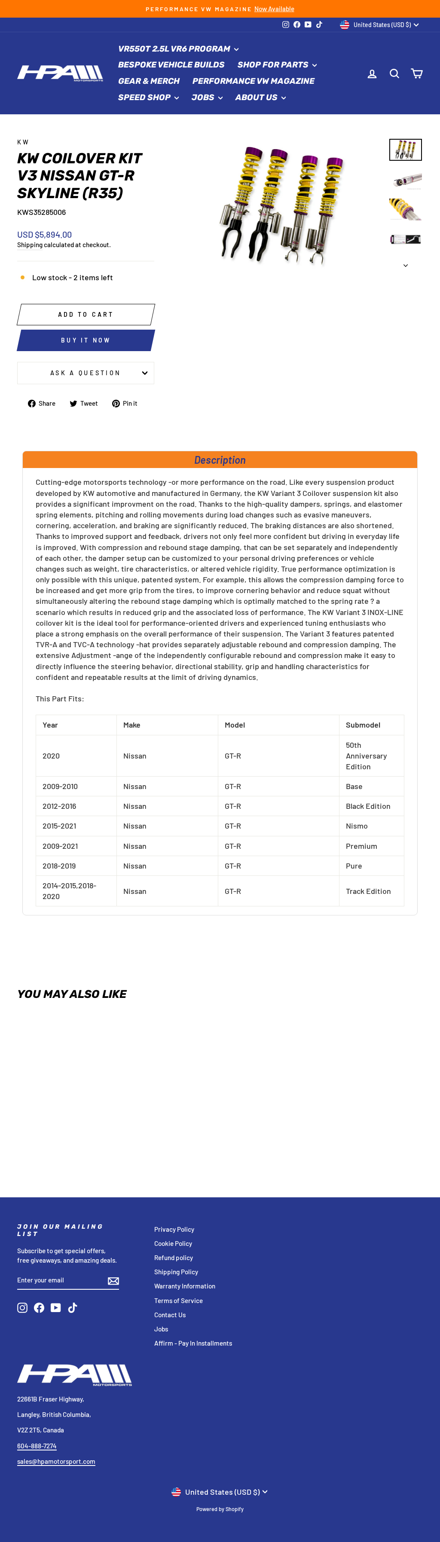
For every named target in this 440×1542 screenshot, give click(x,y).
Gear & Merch (149, 81)
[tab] (220, 459)
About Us (257, 97)
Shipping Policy (176, 1272)
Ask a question (85, 372)
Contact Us (170, 1315)
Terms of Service (178, 1300)
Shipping (30, 244)
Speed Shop (145, 97)
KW (24, 142)
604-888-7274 (37, 1446)
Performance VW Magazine (253, 81)
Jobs (204, 97)
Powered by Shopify (220, 1508)
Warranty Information (184, 1286)
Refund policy (173, 1257)
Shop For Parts (274, 65)
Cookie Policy (173, 1243)
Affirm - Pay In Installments (193, 1343)
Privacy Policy (174, 1229)
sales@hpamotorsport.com (56, 1461)
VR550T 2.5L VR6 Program (175, 49)
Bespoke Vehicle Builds (171, 65)
